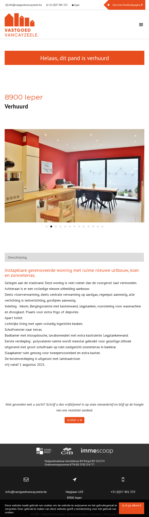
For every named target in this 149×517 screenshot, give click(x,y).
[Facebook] (124, 5)
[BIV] (44, 451)
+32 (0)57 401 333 (123, 492)
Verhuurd (16, 106)
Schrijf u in (74, 420)
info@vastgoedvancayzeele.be (26, 492)
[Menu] (141, 24)
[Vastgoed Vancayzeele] (22, 24)
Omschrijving (17, 257)
